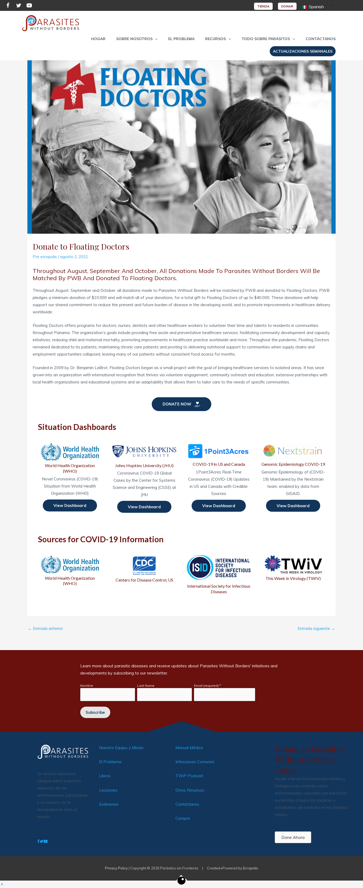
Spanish (316, 6)
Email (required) (207, 686)
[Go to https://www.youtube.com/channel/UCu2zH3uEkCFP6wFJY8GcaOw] (29, 6)
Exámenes (109, 804)
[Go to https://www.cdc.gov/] (144, 569)
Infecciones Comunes (194, 761)
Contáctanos (187, 804)
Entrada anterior (45, 628)
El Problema (110, 761)
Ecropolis (250, 868)
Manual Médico (189, 747)
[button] (137, 38)
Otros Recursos (189, 790)
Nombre (86, 686)
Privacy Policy (116, 868)
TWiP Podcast (189, 775)
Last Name (145, 686)
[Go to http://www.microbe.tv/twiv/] (293, 568)
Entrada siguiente (316, 628)
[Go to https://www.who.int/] (70, 571)
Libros (105, 775)
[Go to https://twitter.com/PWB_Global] (18, 6)
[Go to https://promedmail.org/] (219, 574)
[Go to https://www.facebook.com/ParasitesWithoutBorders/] (8, 6)
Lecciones (108, 790)
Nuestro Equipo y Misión (121, 747)
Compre (182, 818)
